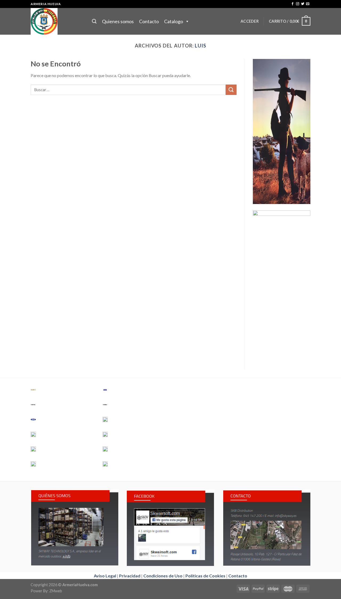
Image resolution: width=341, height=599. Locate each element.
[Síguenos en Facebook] (292, 4)
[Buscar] (94, 21)
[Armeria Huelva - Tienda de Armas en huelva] (57, 21)
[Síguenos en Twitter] (302, 4)
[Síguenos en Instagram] (297, 4)
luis (200, 46)
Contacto (149, 21)
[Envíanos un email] (307, 4)
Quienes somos (118, 21)
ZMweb (55, 591)
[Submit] (231, 90)
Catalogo (173, 21)
